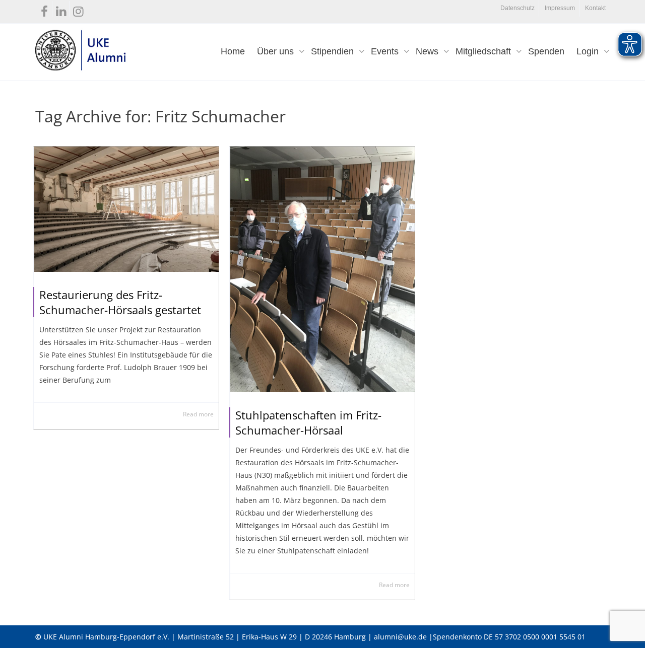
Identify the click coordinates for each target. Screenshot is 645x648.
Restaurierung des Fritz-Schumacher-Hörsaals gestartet (120, 302)
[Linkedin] (61, 9)
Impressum (560, 8)
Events (386, 51)
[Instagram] (78, 9)
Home (233, 51)
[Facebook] (44, 9)
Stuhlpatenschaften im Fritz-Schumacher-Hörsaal (308, 422)
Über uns (276, 51)
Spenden (546, 51)
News (428, 51)
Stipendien (333, 51)
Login (588, 51)
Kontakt (595, 8)
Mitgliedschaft (484, 51)
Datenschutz (517, 8)
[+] (126, 209)
